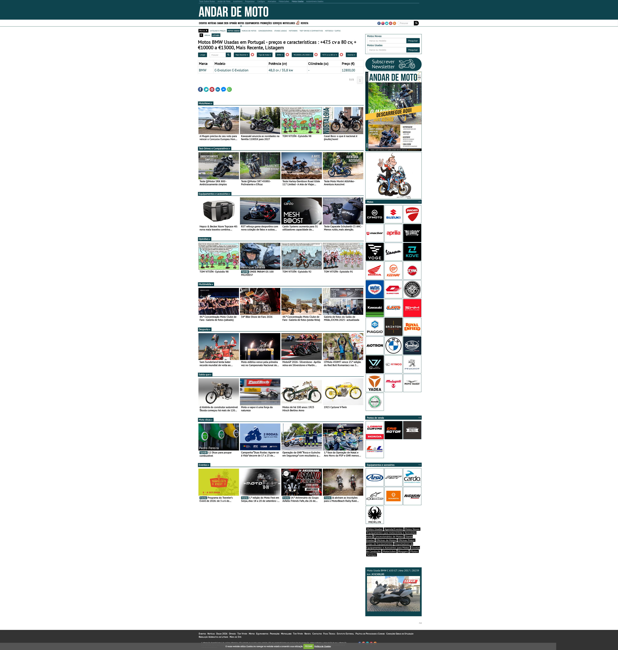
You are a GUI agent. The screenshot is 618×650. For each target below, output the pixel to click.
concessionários (265, 30)
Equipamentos (262, 633)
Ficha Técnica (329, 633)
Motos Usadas (374, 529)
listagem (216, 35)
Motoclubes (289, 23)
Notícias (211, 633)
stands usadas (280, 30)
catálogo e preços (217, 30)
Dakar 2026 (222, 23)
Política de (322, 646)
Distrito (350, 55)
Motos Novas (412, 529)
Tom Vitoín (242, 633)
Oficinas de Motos (386, 540)
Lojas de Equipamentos (380, 543)
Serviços (371, 554)
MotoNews (205, 103)
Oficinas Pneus (406, 540)
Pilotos (414, 551)
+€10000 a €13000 (301, 55)
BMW (279, 55)
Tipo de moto (264, 55)
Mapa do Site (235, 636)
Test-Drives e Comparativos (214, 148)
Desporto (204, 329)
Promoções (266, 23)
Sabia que (204, 374)
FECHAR (308, 646)
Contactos (317, 633)
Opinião (233, 23)
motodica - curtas (332, 30)
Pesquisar (413, 40)
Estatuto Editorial (345, 633)
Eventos (203, 23)
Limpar (202, 55)
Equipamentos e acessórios (214, 193)
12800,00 (348, 70)
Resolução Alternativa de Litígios (213, 636)
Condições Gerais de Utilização (399, 633)
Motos (252, 633)
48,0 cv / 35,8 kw (281, 70)
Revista (304, 23)
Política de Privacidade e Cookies (370, 633)
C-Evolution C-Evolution (231, 70)
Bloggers (403, 551)
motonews (293, 30)
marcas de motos (249, 30)
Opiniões (204, 239)
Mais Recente (241, 55)
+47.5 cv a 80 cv (329, 55)
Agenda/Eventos (394, 529)
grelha (207, 35)
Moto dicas (205, 419)
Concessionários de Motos (388, 536)
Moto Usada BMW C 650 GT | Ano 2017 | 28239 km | (393, 572)
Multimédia (205, 284)
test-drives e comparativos (311, 30)
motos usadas (233, 30)
